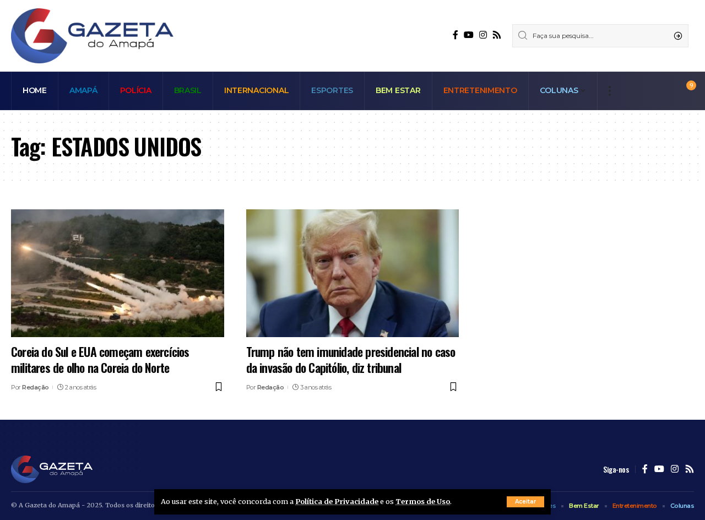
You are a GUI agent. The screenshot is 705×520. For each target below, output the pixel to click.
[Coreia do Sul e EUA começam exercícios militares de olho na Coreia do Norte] (117, 273)
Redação (35, 387)
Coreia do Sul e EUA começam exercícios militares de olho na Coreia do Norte (100, 359)
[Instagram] (483, 35)
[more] (609, 91)
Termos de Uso (422, 501)
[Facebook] (455, 35)
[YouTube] (468, 35)
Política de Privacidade (336, 501)
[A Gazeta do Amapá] (92, 35)
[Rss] (497, 35)
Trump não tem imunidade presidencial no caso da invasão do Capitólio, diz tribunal (350, 359)
